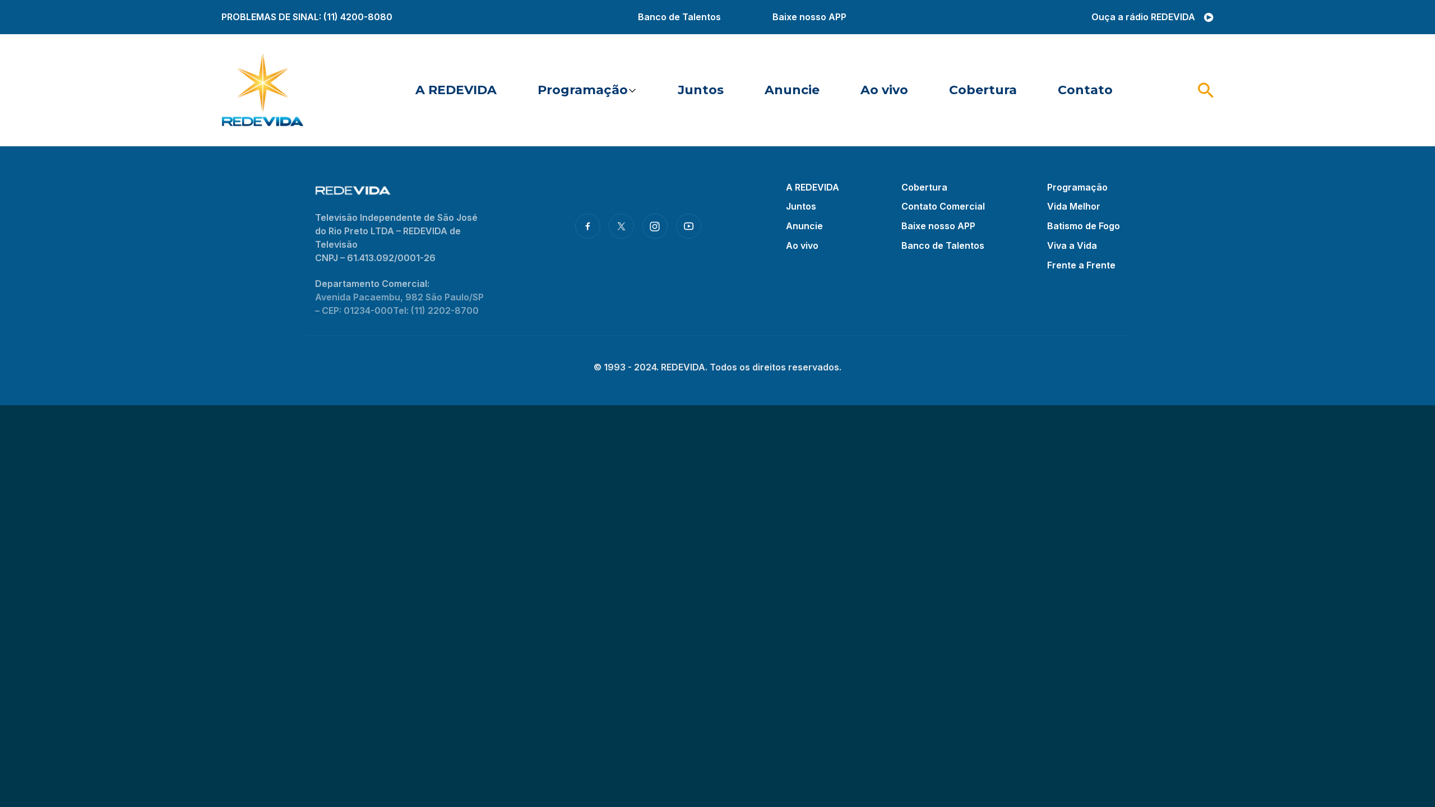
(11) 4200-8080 (357, 16)
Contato (1085, 90)
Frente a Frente (1081, 265)
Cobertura (983, 90)
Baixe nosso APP (809, 16)
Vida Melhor (1073, 206)
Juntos (701, 90)
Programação (583, 90)
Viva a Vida (1072, 245)
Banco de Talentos (679, 16)
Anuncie (792, 90)
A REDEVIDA (456, 90)
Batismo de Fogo (1083, 225)
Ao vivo (884, 90)
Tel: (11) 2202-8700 (436, 310)
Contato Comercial (943, 206)
